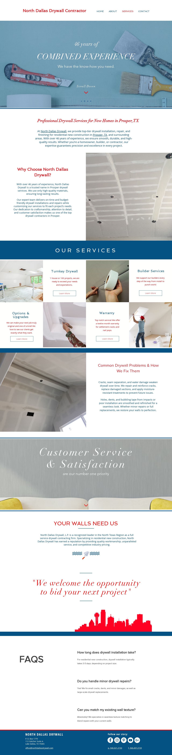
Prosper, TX (100, 135)
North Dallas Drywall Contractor (54, 10)
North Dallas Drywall (53, 131)
